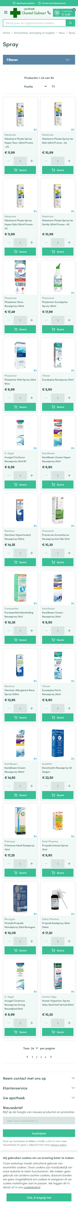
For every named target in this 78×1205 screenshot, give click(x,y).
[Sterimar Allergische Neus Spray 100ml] (20, 665)
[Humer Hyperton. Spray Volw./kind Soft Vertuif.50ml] (58, 976)
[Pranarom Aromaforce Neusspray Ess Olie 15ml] (58, 510)
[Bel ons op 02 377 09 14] (49, 13)
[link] (27, 1057)
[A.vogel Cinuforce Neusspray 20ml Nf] (20, 433)
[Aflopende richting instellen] (53, 86)
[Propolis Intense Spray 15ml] (58, 821)
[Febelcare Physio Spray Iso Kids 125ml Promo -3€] (58, 114)
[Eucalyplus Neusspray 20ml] (58, 355)
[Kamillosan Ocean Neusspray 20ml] (58, 588)
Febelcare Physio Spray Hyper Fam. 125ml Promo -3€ (19, 142)
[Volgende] (50, 1057)
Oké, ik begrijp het (39, 1197)
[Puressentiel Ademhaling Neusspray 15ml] (20, 588)
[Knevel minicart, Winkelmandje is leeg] (57, 12)
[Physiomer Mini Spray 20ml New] (20, 355)
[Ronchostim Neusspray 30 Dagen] (58, 743)
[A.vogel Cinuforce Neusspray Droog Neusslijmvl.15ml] (20, 976)
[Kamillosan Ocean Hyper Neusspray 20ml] (58, 433)
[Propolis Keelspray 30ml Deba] (58, 898)
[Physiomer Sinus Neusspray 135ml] (20, 277)
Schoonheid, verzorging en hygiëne (34, 32)
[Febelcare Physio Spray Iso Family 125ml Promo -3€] (58, 196)
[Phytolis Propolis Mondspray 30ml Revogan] (20, 898)
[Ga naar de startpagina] (28, 13)
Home (6, 32)
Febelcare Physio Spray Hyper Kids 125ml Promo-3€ (19, 224)
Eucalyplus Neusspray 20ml (57, 379)
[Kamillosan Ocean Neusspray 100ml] (20, 743)
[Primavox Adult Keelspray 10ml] (20, 821)
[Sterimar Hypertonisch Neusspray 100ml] (20, 510)
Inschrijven (39, 1133)
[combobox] (34, 22)
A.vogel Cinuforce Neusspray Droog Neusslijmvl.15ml (15, 1004)
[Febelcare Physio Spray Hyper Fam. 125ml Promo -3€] (20, 114)
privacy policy (58, 1144)
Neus (62, 32)
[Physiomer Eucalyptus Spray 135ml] (58, 277)
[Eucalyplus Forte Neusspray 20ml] (58, 665)
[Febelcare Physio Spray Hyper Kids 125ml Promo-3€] (20, 196)
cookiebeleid (32, 1187)
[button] (39, 60)
